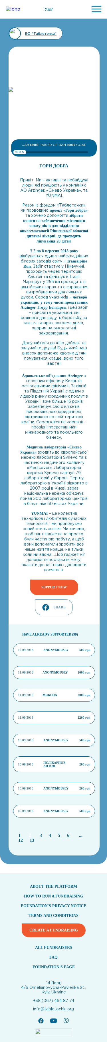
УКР (49, 9)
